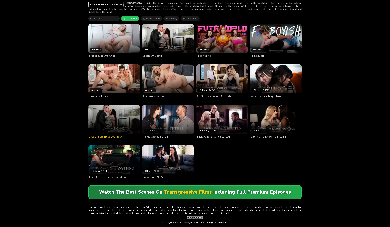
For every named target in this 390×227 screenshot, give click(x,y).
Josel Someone (150, 60)
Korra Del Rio (270, 101)
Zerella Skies (174, 60)
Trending (173, 18)
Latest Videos (153, 18)
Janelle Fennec (269, 141)
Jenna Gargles (215, 141)
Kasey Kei (162, 60)
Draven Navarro (216, 101)
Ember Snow (256, 101)
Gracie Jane (202, 141)
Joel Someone (163, 141)
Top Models (191, 18)
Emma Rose (202, 101)
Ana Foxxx (255, 141)
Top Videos (131, 18)
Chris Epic (160, 182)
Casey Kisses (95, 182)
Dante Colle (229, 141)
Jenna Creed (148, 182)
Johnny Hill (107, 182)
